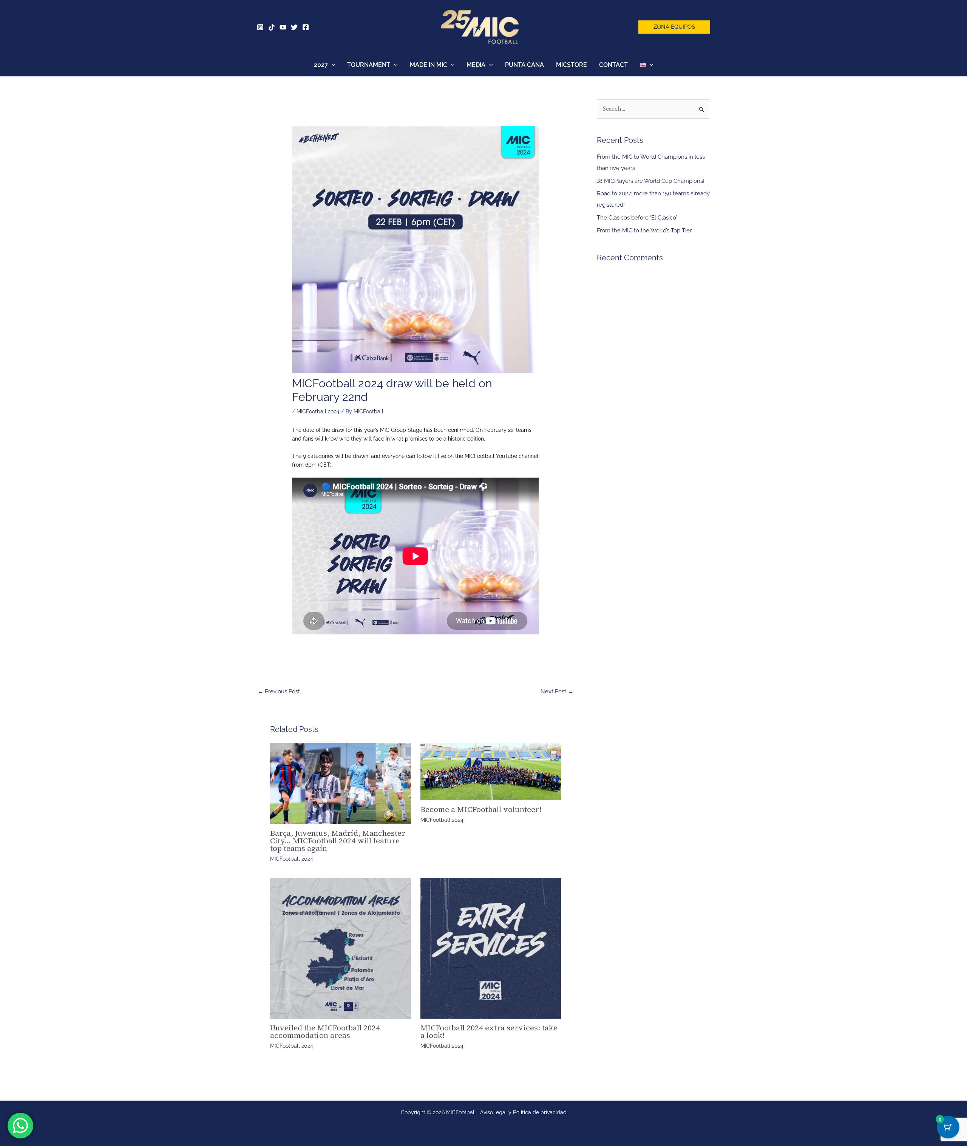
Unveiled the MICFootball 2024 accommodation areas (325, 1031)
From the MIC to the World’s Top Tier (644, 230)
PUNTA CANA (524, 64)
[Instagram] (260, 27)
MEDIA (476, 64)
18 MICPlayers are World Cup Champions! (650, 181)
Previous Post (279, 691)
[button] (674, 27)
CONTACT (613, 64)
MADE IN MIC (428, 64)
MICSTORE (571, 64)
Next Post (557, 691)
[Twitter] (294, 27)
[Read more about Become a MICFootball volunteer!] (490, 771)
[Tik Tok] (271, 27)
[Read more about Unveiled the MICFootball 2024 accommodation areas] (340, 948)
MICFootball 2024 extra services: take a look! (489, 1031)
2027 (321, 64)
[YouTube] (283, 27)
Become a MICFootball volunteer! (480, 809)
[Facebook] (305, 27)
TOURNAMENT (368, 64)
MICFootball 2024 (318, 411)
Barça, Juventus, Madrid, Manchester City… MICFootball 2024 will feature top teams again (337, 841)
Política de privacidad (540, 1112)
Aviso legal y (496, 1112)
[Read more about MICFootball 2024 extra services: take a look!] (490, 948)
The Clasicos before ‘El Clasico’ (637, 217)
